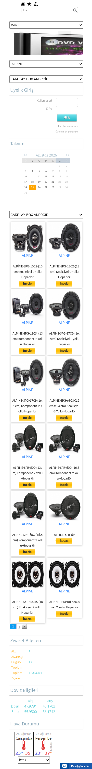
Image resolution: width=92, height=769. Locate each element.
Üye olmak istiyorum (66, 131)
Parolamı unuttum (68, 126)
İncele (27, 284)
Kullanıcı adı (45, 100)
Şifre (49, 109)
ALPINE (27, 256)
